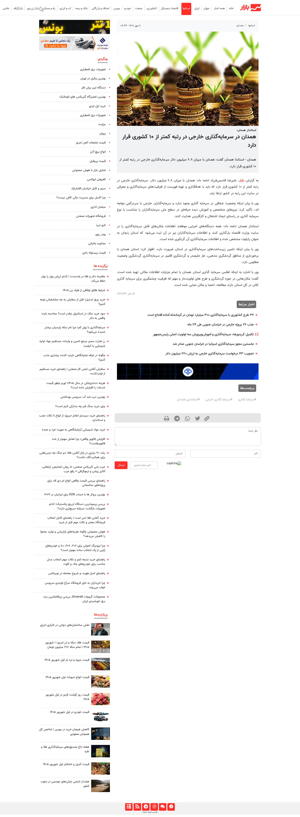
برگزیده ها (101, 266)
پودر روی (100, 234)
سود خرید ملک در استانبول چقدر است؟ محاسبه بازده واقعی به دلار (73, 316)
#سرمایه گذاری (247, 399)
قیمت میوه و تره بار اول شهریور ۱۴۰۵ (67, 660)
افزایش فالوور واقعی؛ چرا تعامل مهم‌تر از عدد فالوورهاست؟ (78, 441)
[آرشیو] (129, 807)
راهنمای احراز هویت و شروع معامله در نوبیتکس (76, 573)
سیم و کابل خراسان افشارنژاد (88, 188)
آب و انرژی (65, 8)
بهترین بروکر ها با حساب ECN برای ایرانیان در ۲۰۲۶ (74, 494)
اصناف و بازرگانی (100, 8)
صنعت (138, 8)
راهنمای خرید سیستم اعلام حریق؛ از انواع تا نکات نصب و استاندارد (72, 418)
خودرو (127, 8)
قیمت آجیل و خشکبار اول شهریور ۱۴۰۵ (66, 764)
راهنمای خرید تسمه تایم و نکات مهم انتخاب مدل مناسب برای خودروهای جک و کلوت (76, 561)
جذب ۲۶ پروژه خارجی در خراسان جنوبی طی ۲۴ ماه (221, 324)
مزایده (102, 124)
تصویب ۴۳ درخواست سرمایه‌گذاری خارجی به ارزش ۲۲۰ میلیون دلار (209, 353)
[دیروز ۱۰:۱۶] (100, 664)
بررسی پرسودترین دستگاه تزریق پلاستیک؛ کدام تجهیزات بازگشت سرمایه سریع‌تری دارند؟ (77, 506)
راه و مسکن (49, 8)
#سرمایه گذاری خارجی (219, 399)
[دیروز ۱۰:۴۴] (100, 699)
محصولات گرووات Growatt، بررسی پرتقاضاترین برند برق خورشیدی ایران (74, 599)
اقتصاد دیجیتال (169, 8)
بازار (241, 180)
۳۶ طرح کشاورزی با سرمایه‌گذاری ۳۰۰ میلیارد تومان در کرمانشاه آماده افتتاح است (200, 315)
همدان (240, 26)
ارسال (121, 465)
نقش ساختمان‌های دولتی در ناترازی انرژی (64, 625)
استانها (186, 8)
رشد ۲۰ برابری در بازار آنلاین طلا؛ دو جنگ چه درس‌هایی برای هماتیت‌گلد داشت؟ (72, 455)
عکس (6, 8)
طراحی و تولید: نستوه (150, 812)
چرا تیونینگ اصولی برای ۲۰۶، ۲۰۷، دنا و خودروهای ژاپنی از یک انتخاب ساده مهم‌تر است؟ (75, 548)
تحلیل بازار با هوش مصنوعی (89, 170)
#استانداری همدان (188, 399)
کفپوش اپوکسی (96, 179)
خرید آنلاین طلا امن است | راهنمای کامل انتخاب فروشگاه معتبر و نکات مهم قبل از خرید (76, 520)
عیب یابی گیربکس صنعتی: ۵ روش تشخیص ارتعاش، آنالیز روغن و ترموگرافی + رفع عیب (73, 469)
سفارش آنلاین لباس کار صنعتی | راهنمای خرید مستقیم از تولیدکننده (72, 371)
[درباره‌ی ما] (171, 807)
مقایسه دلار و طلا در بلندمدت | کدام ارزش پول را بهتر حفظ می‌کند (73, 278)
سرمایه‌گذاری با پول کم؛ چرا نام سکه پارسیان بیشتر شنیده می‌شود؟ (75, 329)
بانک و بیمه (81, 8)
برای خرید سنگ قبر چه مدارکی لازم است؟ (80, 406)
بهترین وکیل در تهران (93, 78)
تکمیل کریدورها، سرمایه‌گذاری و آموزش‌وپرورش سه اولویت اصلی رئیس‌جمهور (203, 334)
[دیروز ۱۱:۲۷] (100, 733)
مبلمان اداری (98, 207)
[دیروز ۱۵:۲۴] (100, 647)
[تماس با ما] (162, 807)
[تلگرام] (146, 807)
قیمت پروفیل (98, 161)
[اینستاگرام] (154, 807)
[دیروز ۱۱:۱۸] (100, 681)
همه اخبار (219, 8)
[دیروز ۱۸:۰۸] (100, 629)
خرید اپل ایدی (97, 106)
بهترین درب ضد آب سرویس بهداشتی (82, 397)
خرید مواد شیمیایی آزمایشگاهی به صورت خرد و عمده (73, 429)
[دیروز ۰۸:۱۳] (100, 751)
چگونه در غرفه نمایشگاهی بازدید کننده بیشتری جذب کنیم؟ (74, 357)
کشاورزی (152, 8)
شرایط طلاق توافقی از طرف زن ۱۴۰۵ (84, 290)
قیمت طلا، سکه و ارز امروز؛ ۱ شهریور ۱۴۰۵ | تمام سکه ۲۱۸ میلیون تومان (67, 644)
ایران (196, 8)
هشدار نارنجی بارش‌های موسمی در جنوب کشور (65, 783)
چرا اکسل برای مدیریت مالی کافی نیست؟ (81, 197)
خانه (231, 8)
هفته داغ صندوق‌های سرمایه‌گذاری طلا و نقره (65, 749)
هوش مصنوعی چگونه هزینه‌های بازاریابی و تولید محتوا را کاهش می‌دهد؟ (72, 534)
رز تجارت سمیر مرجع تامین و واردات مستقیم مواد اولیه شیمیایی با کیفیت (72, 343)
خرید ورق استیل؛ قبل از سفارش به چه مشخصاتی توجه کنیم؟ (72, 301)
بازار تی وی (32, 8)
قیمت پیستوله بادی (94, 253)
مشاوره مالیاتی (97, 243)
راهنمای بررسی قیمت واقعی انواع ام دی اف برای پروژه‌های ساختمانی (76, 483)
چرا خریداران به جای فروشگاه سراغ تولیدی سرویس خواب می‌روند (75, 585)
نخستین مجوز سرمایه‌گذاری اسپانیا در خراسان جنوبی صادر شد (213, 344)
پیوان (102, 133)
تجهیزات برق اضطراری (93, 69)
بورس (117, 8)
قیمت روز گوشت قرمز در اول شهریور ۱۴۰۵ (67, 697)
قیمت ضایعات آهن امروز (91, 142)
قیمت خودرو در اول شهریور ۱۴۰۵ (69, 712)
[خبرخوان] (137, 807)
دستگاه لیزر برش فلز (93, 87)
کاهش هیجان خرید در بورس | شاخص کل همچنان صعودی (64, 731)
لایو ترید (101, 225)
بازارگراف (18, 8)
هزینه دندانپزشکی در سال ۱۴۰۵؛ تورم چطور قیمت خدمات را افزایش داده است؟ (75, 385)
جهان (207, 8)
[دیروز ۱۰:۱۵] (100, 716)
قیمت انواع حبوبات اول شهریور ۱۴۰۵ (67, 677)
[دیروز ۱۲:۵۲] (100, 786)
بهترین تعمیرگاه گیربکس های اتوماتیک (82, 97)
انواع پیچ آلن (98, 152)
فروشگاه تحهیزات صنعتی (91, 216)
